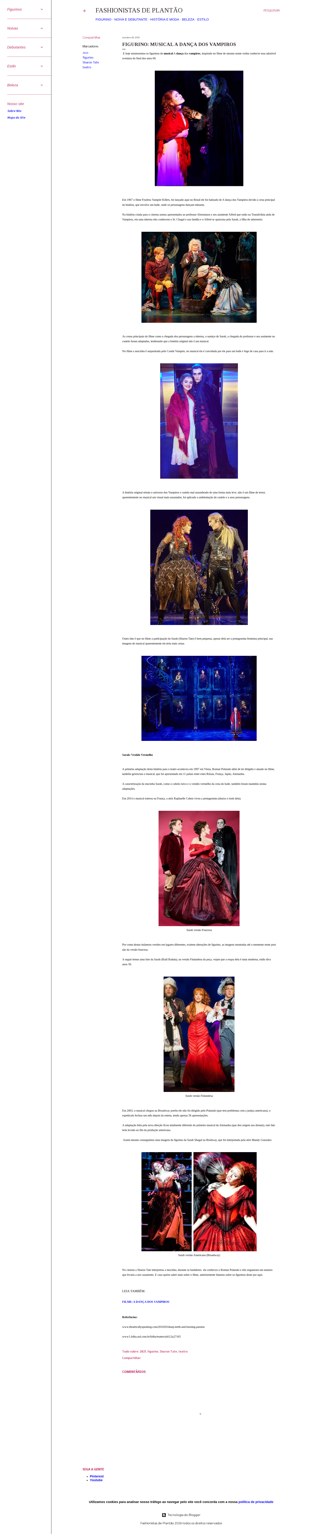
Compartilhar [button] (91, 37)
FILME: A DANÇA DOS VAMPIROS (146, 1301)
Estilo (203, 19)
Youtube (96, 1480)
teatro (87, 67)
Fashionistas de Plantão (139, 10)
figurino (88, 57)
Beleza (188, 19)
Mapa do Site (16, 117)
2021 (85, 53)
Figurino (103, 19)
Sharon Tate (91, 62)
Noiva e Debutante (130, 19)
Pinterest (97, 1476)
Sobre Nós (14, 111)
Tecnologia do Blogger (184, 1515)
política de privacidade (255, 1502)
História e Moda (164, 19)
